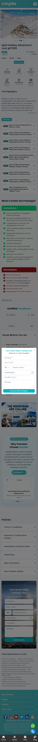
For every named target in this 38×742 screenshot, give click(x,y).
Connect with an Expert (19, 391)
